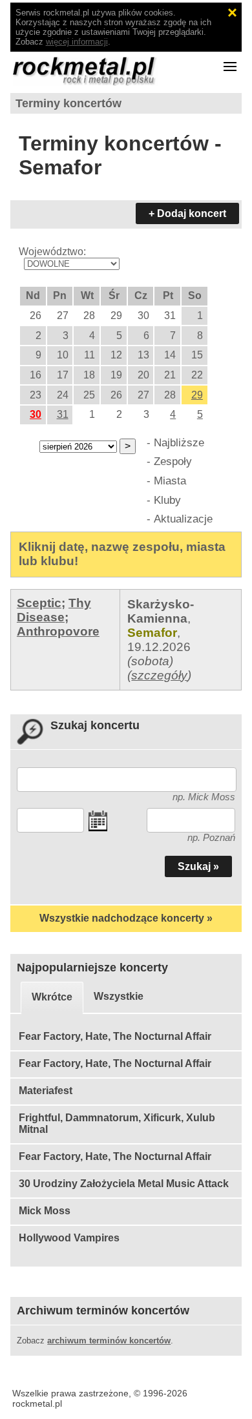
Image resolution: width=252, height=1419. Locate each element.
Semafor (152, 632)
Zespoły (173, 461)
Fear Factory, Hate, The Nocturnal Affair (115, 1036)
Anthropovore (58, 631)
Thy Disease (54, 610)
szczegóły (159, 675)
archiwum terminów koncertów (109, 1340)
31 (62, 414)
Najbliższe (179, 442)
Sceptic (39, 603)
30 (35, 414)
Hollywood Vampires (69, 1237)
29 (197, 394)
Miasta (170, 480)
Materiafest (45, 1090)
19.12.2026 (159, 647)
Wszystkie (118, 996)
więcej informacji (77, 42)
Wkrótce (52, 996)
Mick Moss (44, 1210)
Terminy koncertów (68, 103)
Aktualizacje (183, 518)
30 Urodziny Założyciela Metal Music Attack (124, 1183)
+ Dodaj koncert (187, 213)
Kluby (167, 499)
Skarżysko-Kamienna (160, 611)
